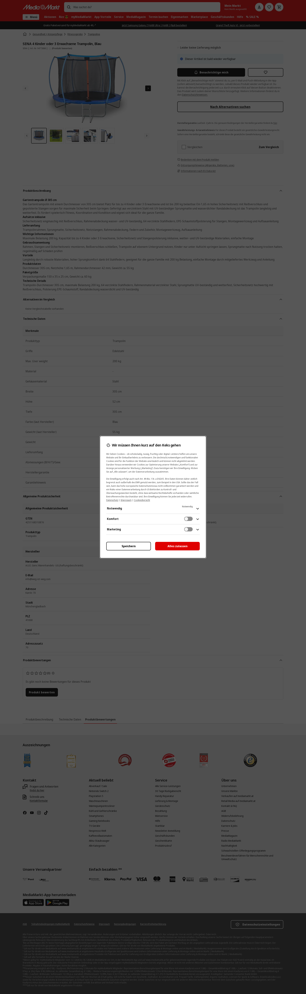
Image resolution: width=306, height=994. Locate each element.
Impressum (126, 500)
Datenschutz (112, 500)
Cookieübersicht (142, 500)
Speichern (129, 546)
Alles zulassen (178, 546)
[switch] (188, 519)
